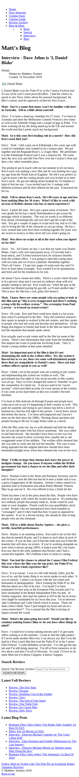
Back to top (8, 773)
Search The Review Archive (17, 669)
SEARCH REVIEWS (14, 673)
